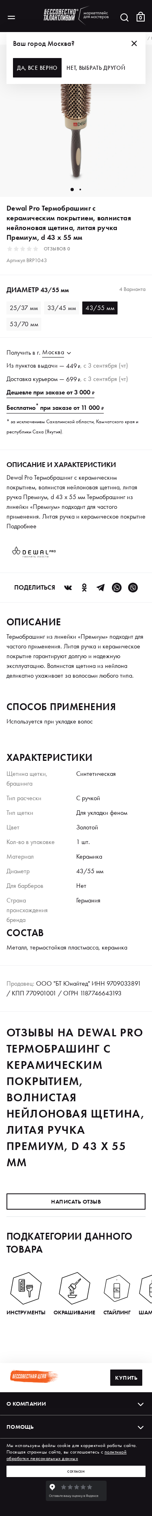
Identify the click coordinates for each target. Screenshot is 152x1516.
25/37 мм (24, 308)
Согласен (76, 1471)
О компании (26, 1403)
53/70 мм (24, 324)
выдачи (48, 365)
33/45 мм (61, 308)
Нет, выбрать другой (95, 67)
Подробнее (21, 526)
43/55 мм (100, 308)
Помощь (20, 1426)
